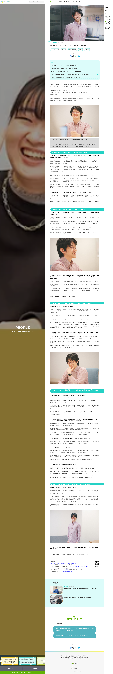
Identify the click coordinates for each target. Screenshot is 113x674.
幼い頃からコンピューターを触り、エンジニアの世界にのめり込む (65, 65)
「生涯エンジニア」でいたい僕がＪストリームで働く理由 (69, 1)
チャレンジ (63, 49)
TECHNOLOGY (108, 5)
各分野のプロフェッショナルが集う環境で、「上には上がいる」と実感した (67, 71)
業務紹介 (80, 49)
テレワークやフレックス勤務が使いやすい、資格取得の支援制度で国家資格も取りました (70, 74)
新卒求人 (22, 672)
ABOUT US (107, 16)
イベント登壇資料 (33, 668)
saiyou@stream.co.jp (67, 571)
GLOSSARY (107, 28)
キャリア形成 (108, 23)
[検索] (30, 1)
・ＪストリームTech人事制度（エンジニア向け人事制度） (62, 563)
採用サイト (10, 668)
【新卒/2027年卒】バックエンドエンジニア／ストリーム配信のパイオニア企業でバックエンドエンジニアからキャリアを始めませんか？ (74, 629)
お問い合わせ (73, 666)
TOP (106, 2)
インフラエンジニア (55, 49)
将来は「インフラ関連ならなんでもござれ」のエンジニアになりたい (66, 77)
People (55, 1)
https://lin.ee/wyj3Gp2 (63, 569)
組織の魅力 (87, 49)
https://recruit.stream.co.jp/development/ (79, 566)
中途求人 (29, 672)
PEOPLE (107, 7)
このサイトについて (74, 668)
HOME (51, 1)
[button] (1, 661)
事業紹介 (107, 17)
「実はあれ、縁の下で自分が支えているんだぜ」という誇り (64, 68)
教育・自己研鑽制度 (72, 49)
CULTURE (107, 10)
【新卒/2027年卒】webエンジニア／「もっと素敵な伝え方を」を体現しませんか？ (73, 636)
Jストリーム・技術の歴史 (108, 22)
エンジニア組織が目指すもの (108, 19)
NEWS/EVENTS (108, 13)
